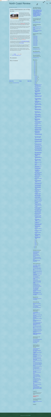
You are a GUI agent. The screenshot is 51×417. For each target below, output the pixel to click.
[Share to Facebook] (20, 54)
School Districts (35, 299)
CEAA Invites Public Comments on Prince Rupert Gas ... (38, 235)
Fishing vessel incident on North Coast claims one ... (38, 110)
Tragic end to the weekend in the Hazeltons (38, 166)
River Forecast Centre (36, 287)
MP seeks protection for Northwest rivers (38, 89)
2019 (34, 67)
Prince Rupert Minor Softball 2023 (37, 363)
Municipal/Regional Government (37, 298)
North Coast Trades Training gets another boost (38, 146)
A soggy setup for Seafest (38, 215)
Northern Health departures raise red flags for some (38, 152)
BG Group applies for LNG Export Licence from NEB (38, 139)
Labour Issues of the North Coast (37, 322)
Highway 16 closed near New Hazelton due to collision (38, 94)
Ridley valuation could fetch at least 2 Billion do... (38, 173)
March (36, 242)
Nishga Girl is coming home (38, 200)
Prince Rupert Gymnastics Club (37, 362)
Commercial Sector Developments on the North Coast (36, 313)
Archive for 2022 (35, 38)
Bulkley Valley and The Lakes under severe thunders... (37, 155)
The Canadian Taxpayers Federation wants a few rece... (38, 217)
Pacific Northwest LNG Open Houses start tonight (38, 238)
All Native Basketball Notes (36, 375)
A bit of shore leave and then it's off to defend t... (38, 212)
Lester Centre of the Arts (36, 340)
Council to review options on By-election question (38, 122)
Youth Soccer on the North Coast (37, 366)
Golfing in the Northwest (36, 386)
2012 (34, 246)
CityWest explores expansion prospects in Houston (38, 220)
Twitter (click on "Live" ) (36, 57)
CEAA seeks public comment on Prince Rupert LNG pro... (37, 132)
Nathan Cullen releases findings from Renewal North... (38, 160)
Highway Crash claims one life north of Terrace (38, 175)
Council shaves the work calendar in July (38, 190)
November (36, 77)
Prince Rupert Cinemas (36, 341)
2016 (34, 71)
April (35, 241)
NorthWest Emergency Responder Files (36, 253)
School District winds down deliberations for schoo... (38, 129)
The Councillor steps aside (38, 199)
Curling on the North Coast (36, 378)
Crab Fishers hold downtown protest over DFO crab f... (38, 102)
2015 (34, 72)
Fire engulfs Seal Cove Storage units (37, 222)
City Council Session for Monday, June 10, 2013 (38, 204)
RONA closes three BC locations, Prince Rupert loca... (38, 107)
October (36, 78)
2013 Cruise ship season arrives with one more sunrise (38, 181)
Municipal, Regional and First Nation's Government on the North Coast (37, 324)
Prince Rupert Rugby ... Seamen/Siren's (36, 381)
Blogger (30, 415)
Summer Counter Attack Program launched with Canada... (38, 99)
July (35, 82)
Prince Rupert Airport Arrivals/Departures (35, 289)
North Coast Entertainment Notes (37, 339)
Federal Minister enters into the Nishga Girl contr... (38, 85)
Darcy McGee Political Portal (37, 307)
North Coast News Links (36, 251)
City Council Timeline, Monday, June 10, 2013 (38, 197)
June (35, 83)
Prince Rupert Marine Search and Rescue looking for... (37, 227)
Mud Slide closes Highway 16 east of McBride (38, 208)
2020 (34, 66)
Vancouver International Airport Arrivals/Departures (37, 292)
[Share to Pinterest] (21, 54)
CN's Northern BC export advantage (38, 202)
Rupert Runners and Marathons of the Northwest (37, 385)
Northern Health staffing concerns (16, 55)
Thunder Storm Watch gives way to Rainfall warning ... (38, 148)
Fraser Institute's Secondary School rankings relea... (37, 171)
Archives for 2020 (35, 40)
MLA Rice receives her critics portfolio (37, 177)
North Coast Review (19, 3)
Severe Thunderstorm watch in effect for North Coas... (38, 117)
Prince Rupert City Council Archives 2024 (36, 261)
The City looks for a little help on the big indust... (38, 185)
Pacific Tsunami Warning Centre (37, 286)
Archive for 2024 (35, 36)
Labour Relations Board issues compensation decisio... (38, 188)
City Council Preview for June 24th (38, 124)
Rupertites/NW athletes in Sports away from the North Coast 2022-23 (37, 388)
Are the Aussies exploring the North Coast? (38, 214)
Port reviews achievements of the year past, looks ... (38, 144)
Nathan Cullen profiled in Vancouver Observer (38, 195)
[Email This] (18, 54)
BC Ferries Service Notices (36, 275)
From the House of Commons (37, 305)
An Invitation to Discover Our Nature (38, 192)
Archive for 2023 (35, 37)
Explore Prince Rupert (36, 254)
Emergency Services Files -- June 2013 (38, 230)
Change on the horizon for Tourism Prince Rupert (38, 127)
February (36, 243)
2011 (34, 247)
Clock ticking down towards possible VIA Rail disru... (38, 224)
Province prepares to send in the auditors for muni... (38, 210)
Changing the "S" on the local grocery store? (38, 193)
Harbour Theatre (35, 342)
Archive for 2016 (35, 45)
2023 (34, 62)
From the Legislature (35, 306)
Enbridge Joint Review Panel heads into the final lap (38, 158)
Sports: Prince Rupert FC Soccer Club (38, 87)
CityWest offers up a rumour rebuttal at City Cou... (38, 112)
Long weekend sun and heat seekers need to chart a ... (38, 97)
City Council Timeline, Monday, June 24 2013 (38, 114)
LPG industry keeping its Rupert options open (38, 168)
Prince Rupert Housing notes (37, 257)
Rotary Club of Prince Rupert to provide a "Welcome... (37, 120)
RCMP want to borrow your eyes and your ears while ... (38, 135)
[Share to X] (19, 54)
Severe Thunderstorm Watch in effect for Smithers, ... (37, 91)
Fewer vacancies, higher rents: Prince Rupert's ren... (38, 137)
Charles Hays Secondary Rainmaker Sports (36, 349)
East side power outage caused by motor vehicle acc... (38, 104)
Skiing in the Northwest (36, 374)
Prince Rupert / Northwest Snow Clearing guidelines (37, 31)
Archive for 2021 (35, 39)
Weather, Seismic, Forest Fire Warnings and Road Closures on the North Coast (37, 334)
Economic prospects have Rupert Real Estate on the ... (38, 150)
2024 (34, 61)
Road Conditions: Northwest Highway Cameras (36, 266)
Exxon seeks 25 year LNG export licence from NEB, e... (38, 142)
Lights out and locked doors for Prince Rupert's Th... (38, 183)
